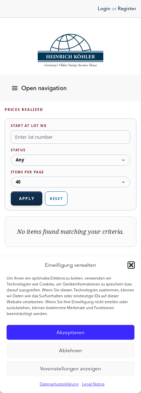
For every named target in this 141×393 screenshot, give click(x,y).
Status (18, 150)
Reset (56, 198)
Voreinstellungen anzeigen (70, 369)
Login (104, 9)
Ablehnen (70, 351)
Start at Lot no (29, 125)
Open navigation (44, 88)
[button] (131, 265)
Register (127, 9)
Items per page (27, 172)
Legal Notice (93, 384)
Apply (26, 198)
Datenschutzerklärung (59, 384)
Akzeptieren (70, 332)
